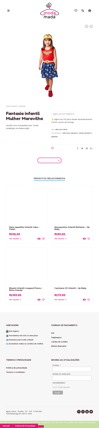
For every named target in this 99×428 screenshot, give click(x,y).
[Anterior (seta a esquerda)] (4, 210)
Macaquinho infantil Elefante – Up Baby (71, 228)
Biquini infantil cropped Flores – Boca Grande (25, 289)
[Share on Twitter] (81, 148)
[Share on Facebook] (77, 148)
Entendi (6, 426)
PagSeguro (56, 337)
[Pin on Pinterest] (86, 148)
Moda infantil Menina (16, 106)
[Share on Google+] (90, 148)
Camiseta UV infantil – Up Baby (70, 288)
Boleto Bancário (58, 346)
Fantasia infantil (70, 133)
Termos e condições (15, 372)
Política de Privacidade (25, 426)
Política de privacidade (16, 368)
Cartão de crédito (59, 342)
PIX (52, 333)
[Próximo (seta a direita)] (95, 210)
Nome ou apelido (61, 374)
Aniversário (59, 383)
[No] (41, 426)
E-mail (57, 365)
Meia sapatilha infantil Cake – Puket (24, 228)
